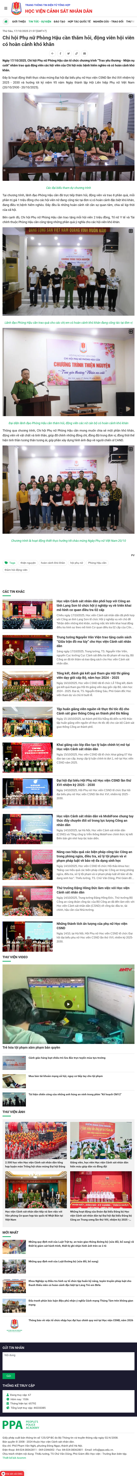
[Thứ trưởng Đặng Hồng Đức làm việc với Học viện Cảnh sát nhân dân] (28, 901)
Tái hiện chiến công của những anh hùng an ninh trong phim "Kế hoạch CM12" (75, 1094)
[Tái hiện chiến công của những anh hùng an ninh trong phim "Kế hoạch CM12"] (14, 1099)
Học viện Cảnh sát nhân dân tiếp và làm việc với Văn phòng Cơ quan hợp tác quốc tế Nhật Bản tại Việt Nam (34, 1215)
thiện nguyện (28, 562)
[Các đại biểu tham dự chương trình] (68, 137)
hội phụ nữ (76, 562)
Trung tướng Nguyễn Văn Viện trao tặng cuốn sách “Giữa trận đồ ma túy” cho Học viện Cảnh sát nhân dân (94, 641)
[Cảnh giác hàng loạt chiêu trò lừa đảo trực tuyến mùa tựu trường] (14, 1063)
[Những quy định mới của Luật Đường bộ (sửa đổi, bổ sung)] (14, 1266)
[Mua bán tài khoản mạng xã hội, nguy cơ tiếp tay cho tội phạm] (14, 1081)
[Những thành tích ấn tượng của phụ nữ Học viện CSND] (28, 936)
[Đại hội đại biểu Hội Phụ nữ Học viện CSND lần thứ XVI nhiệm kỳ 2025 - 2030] (28, 793)
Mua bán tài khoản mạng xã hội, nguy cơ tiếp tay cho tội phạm (66, 1076)
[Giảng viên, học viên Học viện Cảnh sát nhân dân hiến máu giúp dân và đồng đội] (101, 1140)
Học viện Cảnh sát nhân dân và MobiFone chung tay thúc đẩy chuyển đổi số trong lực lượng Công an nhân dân (95, 820)
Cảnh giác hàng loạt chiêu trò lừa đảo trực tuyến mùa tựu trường (67, 1057)
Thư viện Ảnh (14, 1112)
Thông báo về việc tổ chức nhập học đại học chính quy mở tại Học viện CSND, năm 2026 (81, 1320)
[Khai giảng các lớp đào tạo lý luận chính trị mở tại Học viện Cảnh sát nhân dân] (28, 758)
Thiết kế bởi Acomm (14, 1457)
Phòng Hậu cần (97, 562)
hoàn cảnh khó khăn (53, 562)
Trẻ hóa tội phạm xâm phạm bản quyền (31, 1047)
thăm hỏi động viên (16, 569)
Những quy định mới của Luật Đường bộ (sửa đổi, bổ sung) (63, 1261)
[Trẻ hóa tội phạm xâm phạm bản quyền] (68, 1004)
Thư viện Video (15, 957)
